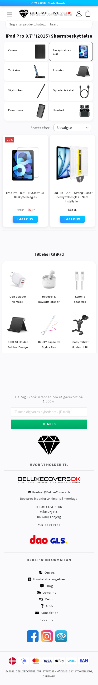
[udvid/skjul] (7, 12)
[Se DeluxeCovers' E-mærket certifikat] (61, 641)
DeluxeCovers (25, 671)
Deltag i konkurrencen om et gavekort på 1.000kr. (49, 399)
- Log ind (47, 619)
